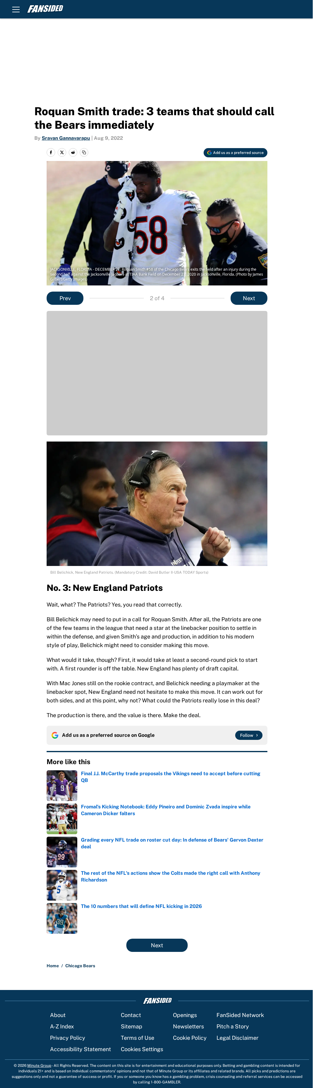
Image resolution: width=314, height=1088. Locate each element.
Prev (65, 298)
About (58, 1015)
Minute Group (39, 1065)
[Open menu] (16, 9)
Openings (185, 1015)
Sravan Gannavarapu (66, 138)
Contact (131, 1015)
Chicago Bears (80, 965)
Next (249, 298)
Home (53, 965)
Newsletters (188, 1026)
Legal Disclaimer (237, 1038)
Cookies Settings (142, 1049)
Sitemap (131, 1026)
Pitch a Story (232, 1026)
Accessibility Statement (80, 1049)
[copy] (84, 152)
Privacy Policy (67, 1038)
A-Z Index (62, 1026)
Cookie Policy (190, 1038)
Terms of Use (137, 1038)
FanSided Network (240, 1015)
